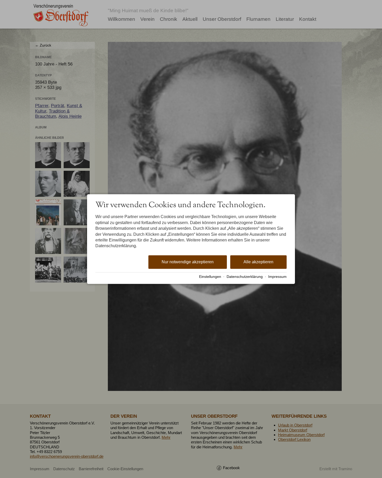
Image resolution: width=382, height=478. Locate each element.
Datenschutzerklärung (245, 277)
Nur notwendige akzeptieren (188, 262)
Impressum (277, 277)
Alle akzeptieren (258, 262)
